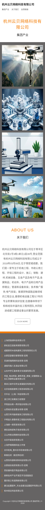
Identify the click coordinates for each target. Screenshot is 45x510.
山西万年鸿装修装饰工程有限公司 (18, 414)
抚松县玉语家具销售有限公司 (16, 345)
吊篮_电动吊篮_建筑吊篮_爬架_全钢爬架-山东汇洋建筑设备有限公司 (23, 377)
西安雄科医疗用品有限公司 (15, 470)
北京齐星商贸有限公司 (13, 440)
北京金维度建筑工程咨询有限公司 (18, 389)
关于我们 (15, 9)
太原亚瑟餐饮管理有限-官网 (16, 356)
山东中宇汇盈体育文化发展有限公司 (19, 371)
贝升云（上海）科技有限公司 (16, 394)
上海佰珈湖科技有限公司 (14, 340)
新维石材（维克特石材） (14, 455)
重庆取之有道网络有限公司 (15, 481)
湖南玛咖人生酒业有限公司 (15, 366)
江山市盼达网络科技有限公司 (16, 435)
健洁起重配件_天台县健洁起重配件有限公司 (23, 486)
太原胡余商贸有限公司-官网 (16, 465)
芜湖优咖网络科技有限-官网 (16, 361)
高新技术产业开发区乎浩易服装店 (18, 476)
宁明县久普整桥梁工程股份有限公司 (19, 420)
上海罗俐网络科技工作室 (14, 445)
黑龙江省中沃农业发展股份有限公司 (19, 384)
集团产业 (5, 9)
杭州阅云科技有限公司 (13, 491)
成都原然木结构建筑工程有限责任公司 (20, 351)
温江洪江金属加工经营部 (14, 399)
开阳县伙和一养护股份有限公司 (17, 404)
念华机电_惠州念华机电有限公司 (18, 450)
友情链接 (24, 9)
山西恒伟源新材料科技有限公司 (17, 460)
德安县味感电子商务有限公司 (16, 430)
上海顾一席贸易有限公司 (14, 425)
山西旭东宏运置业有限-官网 (16, 409)
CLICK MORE (22, 321)
